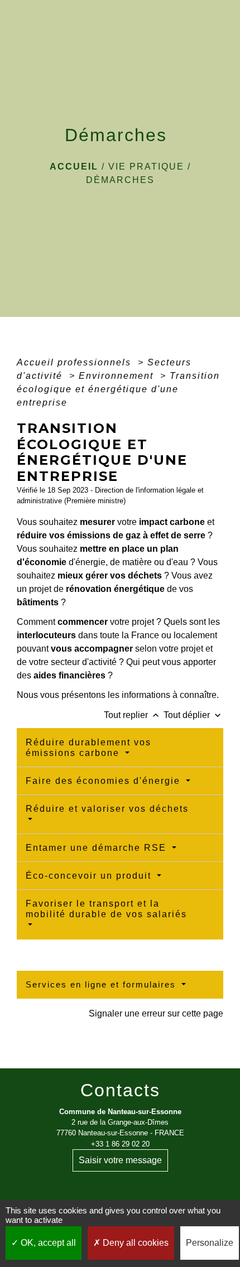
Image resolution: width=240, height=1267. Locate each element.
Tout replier (132, 715)
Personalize (209, 1242)
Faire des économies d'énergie (105, 781)
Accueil (74, 166)
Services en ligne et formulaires (102, 984)
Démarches (120, 180)
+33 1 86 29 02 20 (120, 1144)
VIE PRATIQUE (146, 166)
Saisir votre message (120, 1160)
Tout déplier (193, 715)
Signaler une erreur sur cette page (156, 1013)
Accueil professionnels (76, 362)
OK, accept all (47, 1242)
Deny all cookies (134, 1242)
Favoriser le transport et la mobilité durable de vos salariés (106, 909)
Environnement (118, 375)
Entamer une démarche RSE (98, 847)
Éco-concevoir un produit (90, 875)
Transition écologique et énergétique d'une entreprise (118, 389)
